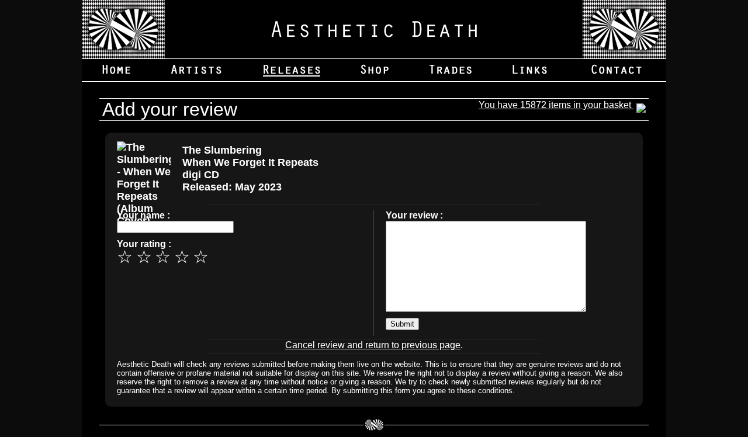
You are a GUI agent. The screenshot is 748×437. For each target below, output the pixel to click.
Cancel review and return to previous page (372, 345)
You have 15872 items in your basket (556, 105)
